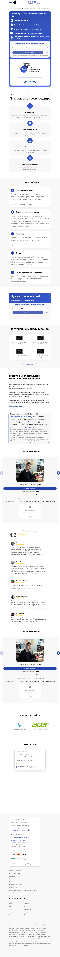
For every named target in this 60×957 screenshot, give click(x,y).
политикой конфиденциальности (41, 55)
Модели (37, 95)
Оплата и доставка (15, 873)
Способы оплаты (14, 893)
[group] (19, 725)
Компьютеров (28, 915)
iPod (10, 915)
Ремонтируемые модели (16, 884)
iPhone (11, 903)
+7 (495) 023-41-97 (34, 2)
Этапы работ (27, 95)
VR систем (12, 912)
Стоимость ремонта (15, 870)
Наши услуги (13, 887)
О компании (13, 881)
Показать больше (30, 364)
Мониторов (27, 909)
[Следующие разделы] (50, 94)
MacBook (26, 903)
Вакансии (12, 879)
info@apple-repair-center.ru (26, 760)
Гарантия (46, 95)
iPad (10, 906)
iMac (25, 906)
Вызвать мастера (30, 488)
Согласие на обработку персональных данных (23, 890)
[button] (58, 473)
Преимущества (15, 95)
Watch (11, 909)
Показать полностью (15, 406)
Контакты (12, 876)
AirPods (26, 912)
